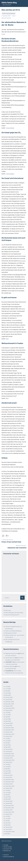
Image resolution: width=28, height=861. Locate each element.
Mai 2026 (7, 691)
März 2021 (8, 825)
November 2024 (9, 729)
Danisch (8, 451)
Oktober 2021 (9, 810)
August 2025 (8, 710)
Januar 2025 (8, 725)
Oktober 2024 (9, 732)
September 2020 (9, 831)
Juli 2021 (7, 816)
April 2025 (8, 719)
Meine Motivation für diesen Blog (14, 612)
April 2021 (8, 823)
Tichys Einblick (10, 128)
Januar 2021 (8, 829)
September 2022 (9, 786)
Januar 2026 (8, 699)
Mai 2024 (7, 742)
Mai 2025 (7, 717)
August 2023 (8, 762)
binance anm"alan (10, 666)
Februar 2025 (9, 723)
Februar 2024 (9, 749)
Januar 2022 (8, 803)
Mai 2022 (7, 794)
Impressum (6, 854)
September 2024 (9, 734)
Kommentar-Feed (7, 848)
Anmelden (5, 845)
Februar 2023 (9, 775)
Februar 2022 (9, 801)
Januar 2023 (8, 777)
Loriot (3, 34)
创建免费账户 (9, 662)
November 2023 (9, 755)
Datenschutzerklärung (8, 856)
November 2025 (9, 704)
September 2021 (9, 812)
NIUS (7, 338)
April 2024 (8, 745)
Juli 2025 (7, 712)
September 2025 (9, 708)
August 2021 (8, 814)
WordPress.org (6, 850)
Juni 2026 (8, 688)
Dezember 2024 (9, 727)
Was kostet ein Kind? (11, 633)
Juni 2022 (8, 792)
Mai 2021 (7, 820)
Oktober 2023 (9, 758)
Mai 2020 (7, 833)
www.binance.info (10, 657)
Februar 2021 (8, 827)
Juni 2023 (8, 766)
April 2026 (8, 693)
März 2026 (8, 695)
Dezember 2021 (9, 805)
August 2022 (8, 788)
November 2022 (9, 781)
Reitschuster (22, 260)
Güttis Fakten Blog (9, 2)
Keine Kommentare (6, 18)
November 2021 (9, 807)
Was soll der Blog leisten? (12, 614)
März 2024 (8, 747)
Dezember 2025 (9, 701)
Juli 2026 (7, 686)
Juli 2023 (7, 764)
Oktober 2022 (9, 784)
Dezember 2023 (9, 753)
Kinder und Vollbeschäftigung (13, 631)
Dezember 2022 (9, 779)
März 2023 (8, 773)
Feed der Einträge (7, 846)
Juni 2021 (7, 818)
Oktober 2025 (9, 706)
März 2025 (8, 721)
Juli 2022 (7, 790)
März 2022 (8, 799)
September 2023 (9, 760)
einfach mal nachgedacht (8, 13)
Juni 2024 (8, 740)
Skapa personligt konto (11, 653)
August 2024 (8, 736)
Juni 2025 (8, 714)
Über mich (8, 610)
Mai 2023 (7, 768)
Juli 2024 (7, 738)
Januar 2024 (8, 751)
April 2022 (8, 797)
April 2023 (8, 771)
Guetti (13, 15)
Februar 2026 (9, 697)
